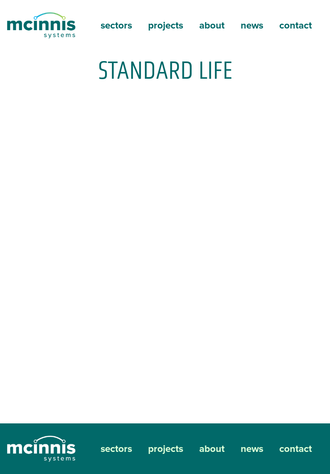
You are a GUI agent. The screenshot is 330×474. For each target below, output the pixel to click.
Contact (295, 25)
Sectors (116, 25)
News (252, 25)
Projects (165, 25)
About (212, 25)
